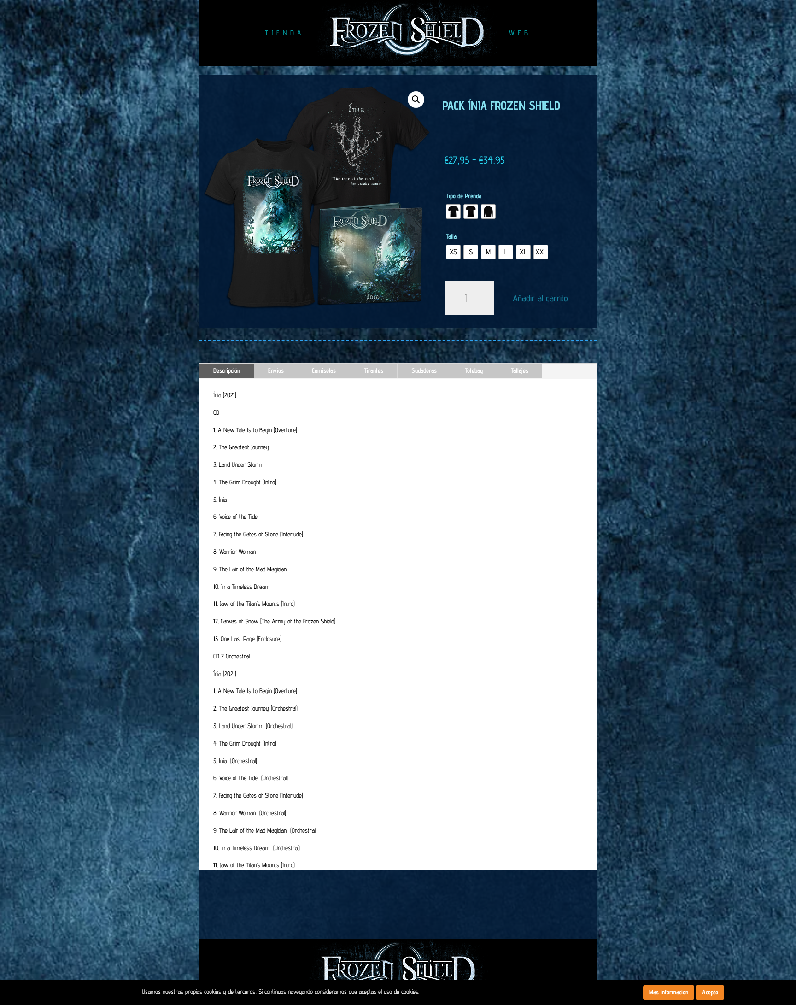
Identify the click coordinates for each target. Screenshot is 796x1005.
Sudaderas (424, 370)
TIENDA (284, 33)
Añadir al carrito (540, 298)
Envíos (276, 370)
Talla (451, 236)
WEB (520, 33)
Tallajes (519, 370)
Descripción (226, 370)
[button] (416, 99)
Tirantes (373, 370)
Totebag (474, 370)
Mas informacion (668, 992)
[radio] (453, 211)
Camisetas (324, 370)
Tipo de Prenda (463, 196)
